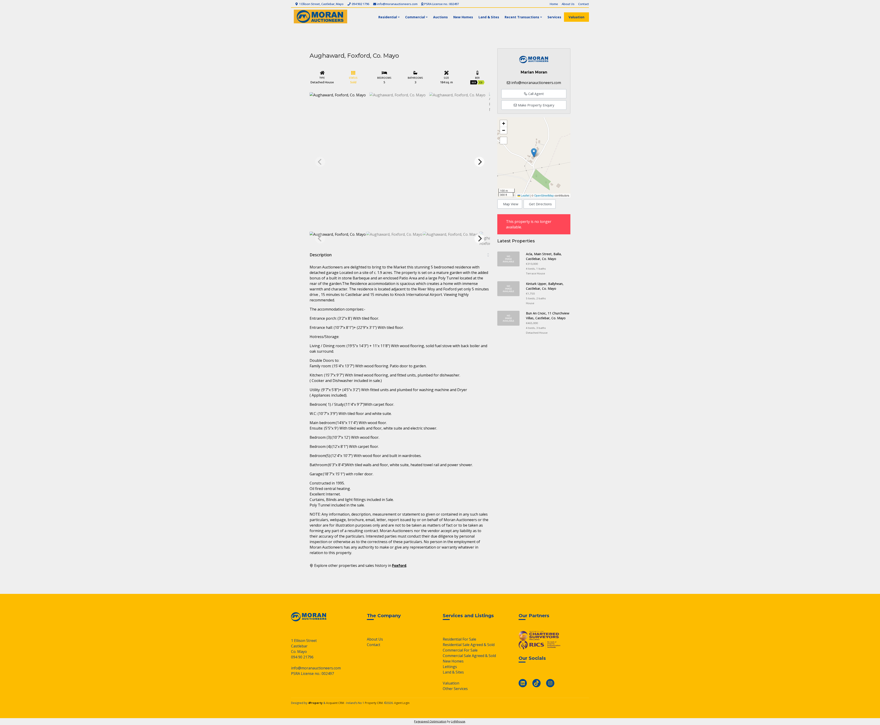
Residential (387, 17)
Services (554, 17)
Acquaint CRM (335, 703)
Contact (583, 4)
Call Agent (535, 93)
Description (321, 254)
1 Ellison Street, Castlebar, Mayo (321, 4)
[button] (534, 152)
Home (554, 4)
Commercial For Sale (460, 650)
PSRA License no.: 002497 (441, 4)
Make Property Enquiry (535, 105)
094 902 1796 (360, 4)
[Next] (479, 162)
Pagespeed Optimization (430, 721)
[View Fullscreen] (503, 140)
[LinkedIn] (523, 683)
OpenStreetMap (544, 195)
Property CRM (374, 703)
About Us (568, 4)
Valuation (576, 17)
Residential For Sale (459, 639)
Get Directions (540, 204)
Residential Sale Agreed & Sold (469, 644)
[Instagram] (550, 683)
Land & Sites (488, 17)
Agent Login (402, 703)
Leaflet (524, 195)
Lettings (450, 666)
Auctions (440, 17)
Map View (510, 204)
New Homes (463, 17)
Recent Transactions (522, 17)
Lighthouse (458, 721)
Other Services (455, 688)
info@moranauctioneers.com (397, 4)
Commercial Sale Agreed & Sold (469, 655)
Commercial (415, 17)
